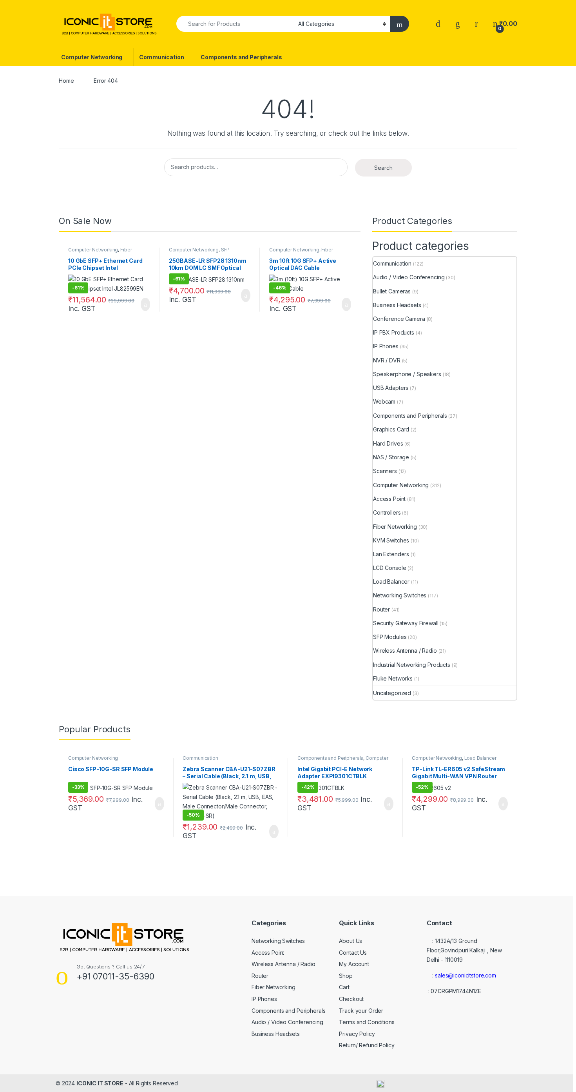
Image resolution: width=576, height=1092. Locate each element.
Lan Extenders (391, 554)
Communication (161, 57)
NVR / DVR (386, 360)
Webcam (384, 401)
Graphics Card (391, 429)
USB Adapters (390, 387)
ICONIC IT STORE (99, 1083)
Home (66, 80)
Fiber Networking (395, 526)
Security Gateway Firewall (405, 623)
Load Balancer (391, 581)
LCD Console (389, 567)
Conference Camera (399, 318)
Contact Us (353, 952)
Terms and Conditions (366, 1022)
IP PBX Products (393, 332)
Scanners (385, 471)
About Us (350, 940)
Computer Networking (91, 57)
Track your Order (361, 1010)
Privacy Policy (357, 1033)
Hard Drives (388, 443)
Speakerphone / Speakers (407, 374)
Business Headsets (397, 305)
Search (383, 167)
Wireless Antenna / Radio (405, 650)
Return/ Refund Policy (366, 1045)
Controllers (386, 512)
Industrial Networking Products (411, 664)
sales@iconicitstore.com (465, 975)
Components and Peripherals (241, 57)
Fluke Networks (393, 678)
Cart (344, 987)
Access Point (389, 498)
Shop (345, 975)
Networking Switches (399, 595)
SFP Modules (389, 636)
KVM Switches (391, 540)
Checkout (351, 999)
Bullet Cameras (392, 291)
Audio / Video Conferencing (408, 277)
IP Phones (385, 346)
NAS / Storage (391, 457)
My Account (354, 964)
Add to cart (144, 304)
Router (381, 609)
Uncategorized (392, 693)
